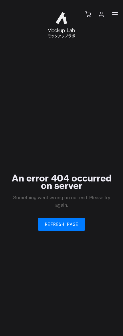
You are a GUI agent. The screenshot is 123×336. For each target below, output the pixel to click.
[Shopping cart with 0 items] (88, 14)
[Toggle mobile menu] (115, 14)
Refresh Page (61, 224)
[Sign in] (101, 14)
